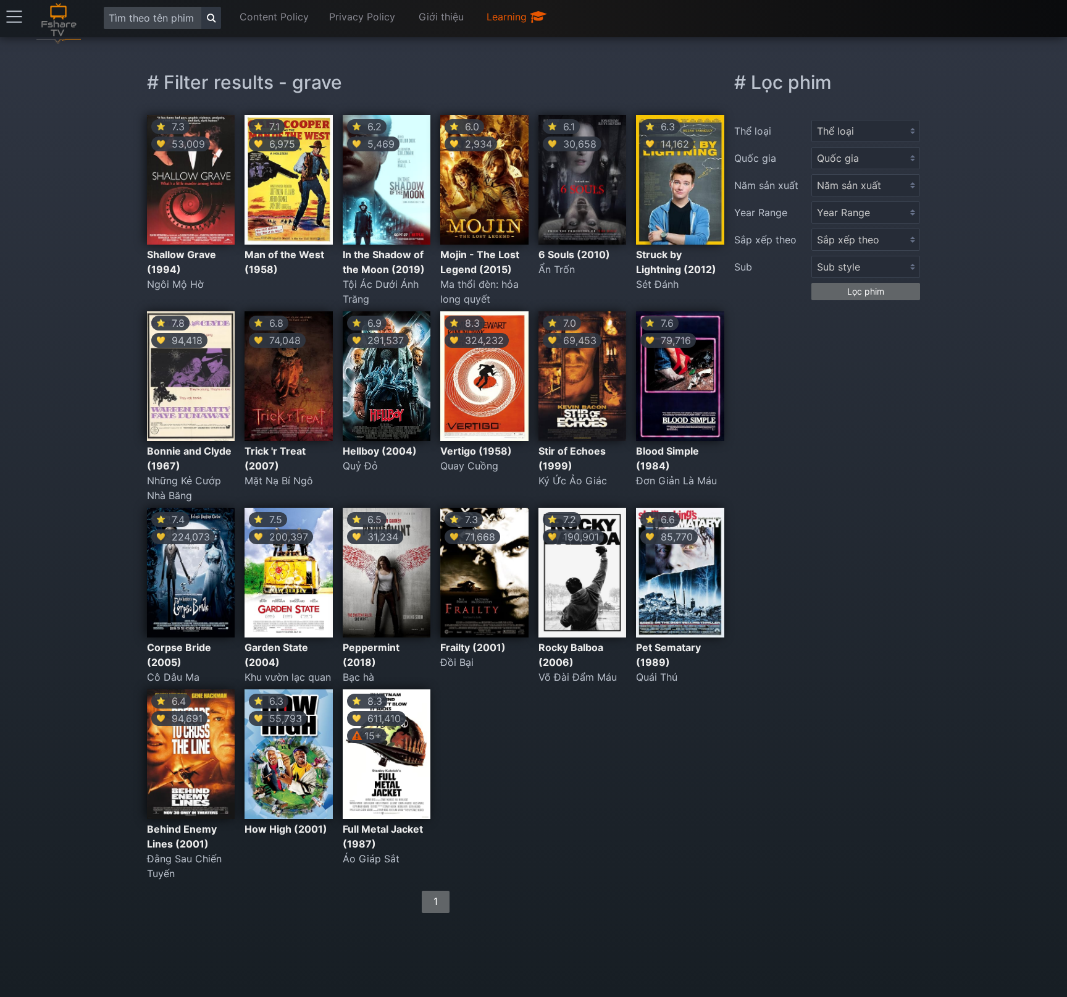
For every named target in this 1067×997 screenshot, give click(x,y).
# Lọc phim (783, 82)
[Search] (211, 18)
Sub (743, 267)
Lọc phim (865, 291)
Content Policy (274, 17)
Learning (508, 17)
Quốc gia (755, 158)
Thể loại (752, 131)
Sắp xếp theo (765, 239)
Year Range (760, 212)
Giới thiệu (441, 17)
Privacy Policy (362, 17)
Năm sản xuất (766, 185)
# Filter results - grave (244, 82)
